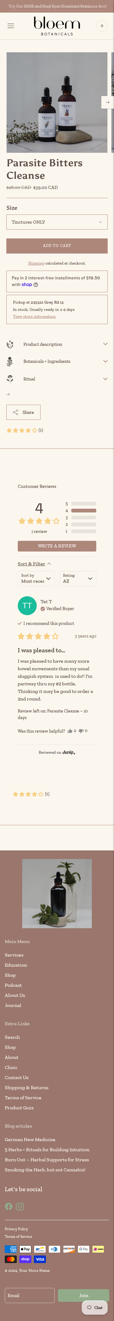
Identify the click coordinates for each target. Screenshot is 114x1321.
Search (12, 1037)
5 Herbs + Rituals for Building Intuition (47, 1149)
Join (83, 1295)
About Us (15, 995)
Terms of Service (23, 1098)
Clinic (11, 1067)
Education (16, 965)
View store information (34, 316)
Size (11, 207)
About (11, 1057)
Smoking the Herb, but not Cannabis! (45, 1170)
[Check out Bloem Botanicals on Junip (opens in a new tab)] (68, 752)
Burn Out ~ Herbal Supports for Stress (47, 1160)
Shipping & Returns (26, 1087)
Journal (13, 1005)
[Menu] (10, 26)
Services (14, 955)
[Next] (107, 102)
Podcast (13, 985)
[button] (24, 430)
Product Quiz (19, 1108)
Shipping (36, 263)
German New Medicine (30, 1139)
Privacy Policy (16, 1229)
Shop (10, 975)
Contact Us (16, 1077)
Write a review (57, 546)
